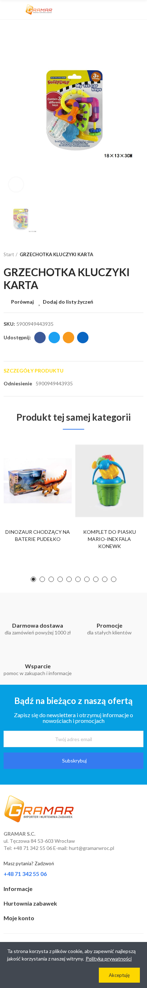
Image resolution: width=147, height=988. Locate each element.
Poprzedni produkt (120, 254)
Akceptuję (119, 975)
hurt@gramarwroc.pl (91, 848)
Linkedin (82, 337)
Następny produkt (138, 254)
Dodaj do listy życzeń (68, 302)
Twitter (54, 337)
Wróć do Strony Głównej (129, 254)
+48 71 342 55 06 (25, 873)
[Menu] (7, 9)
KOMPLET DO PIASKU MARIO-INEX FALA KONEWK (109, 539)
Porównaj (22, 302)
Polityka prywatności (109, 959)
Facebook (40, 337)
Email (68, 337)
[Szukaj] (127, 9)
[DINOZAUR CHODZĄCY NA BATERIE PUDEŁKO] (38, 481)
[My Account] (139, 9)
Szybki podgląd (54, 479)
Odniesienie (18, 383)
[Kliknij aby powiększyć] (16, 184)
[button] (33, 579)
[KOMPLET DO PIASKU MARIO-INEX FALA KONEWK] (109, 481)
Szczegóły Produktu (34, 371)
